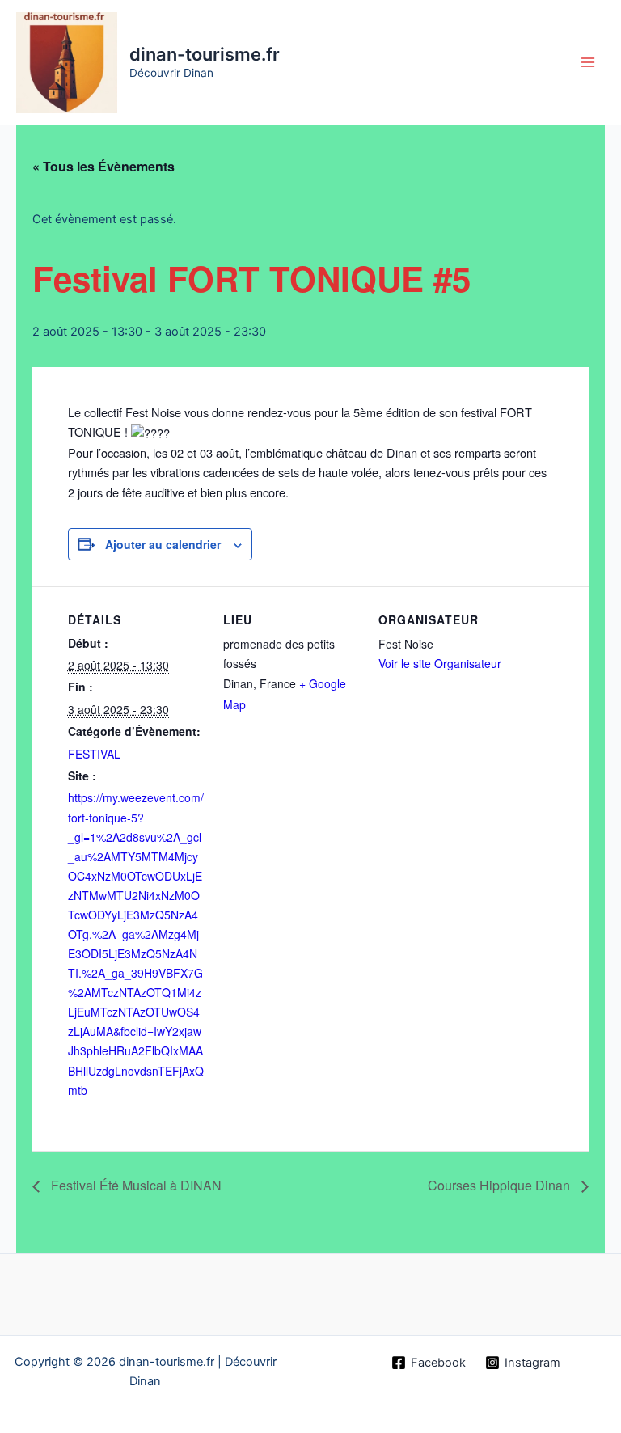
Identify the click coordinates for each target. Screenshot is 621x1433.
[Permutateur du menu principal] (588, 62)
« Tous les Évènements (103, 166)
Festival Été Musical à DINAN (135, 1185)
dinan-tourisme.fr (204, 54)
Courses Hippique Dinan (500, 1185)
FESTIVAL (94, 754)
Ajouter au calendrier (163, 544)
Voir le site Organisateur (439, 663)
